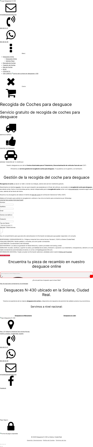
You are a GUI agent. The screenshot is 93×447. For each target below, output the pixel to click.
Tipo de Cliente (4, 223)
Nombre (2, 202)
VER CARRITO (7, 73)
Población (3, 219)
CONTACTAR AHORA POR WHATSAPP (11, 200)
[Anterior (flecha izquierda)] (0, 446)
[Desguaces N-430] (8, 1)
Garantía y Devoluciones (34, 440)
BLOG (4, 69)
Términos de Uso (61, 440)
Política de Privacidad (65, 252)
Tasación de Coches (9, 65)
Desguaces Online (8, 57)
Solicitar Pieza (10, 61)
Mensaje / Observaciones (7, 227)
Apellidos (3, 206)
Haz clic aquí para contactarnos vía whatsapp (14, 283)
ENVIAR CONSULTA (5, 255)
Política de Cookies (49, 440)
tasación (18, 187)
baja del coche (36, 195)
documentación (74, 189)
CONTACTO (6, 71)
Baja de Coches (7, 67)
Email (1, 210)
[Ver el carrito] (46, 93)
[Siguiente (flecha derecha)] (2, 446)
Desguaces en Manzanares (23, 315)
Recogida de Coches (9, 63)
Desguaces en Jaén (70, 315)
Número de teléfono (6, 215)
